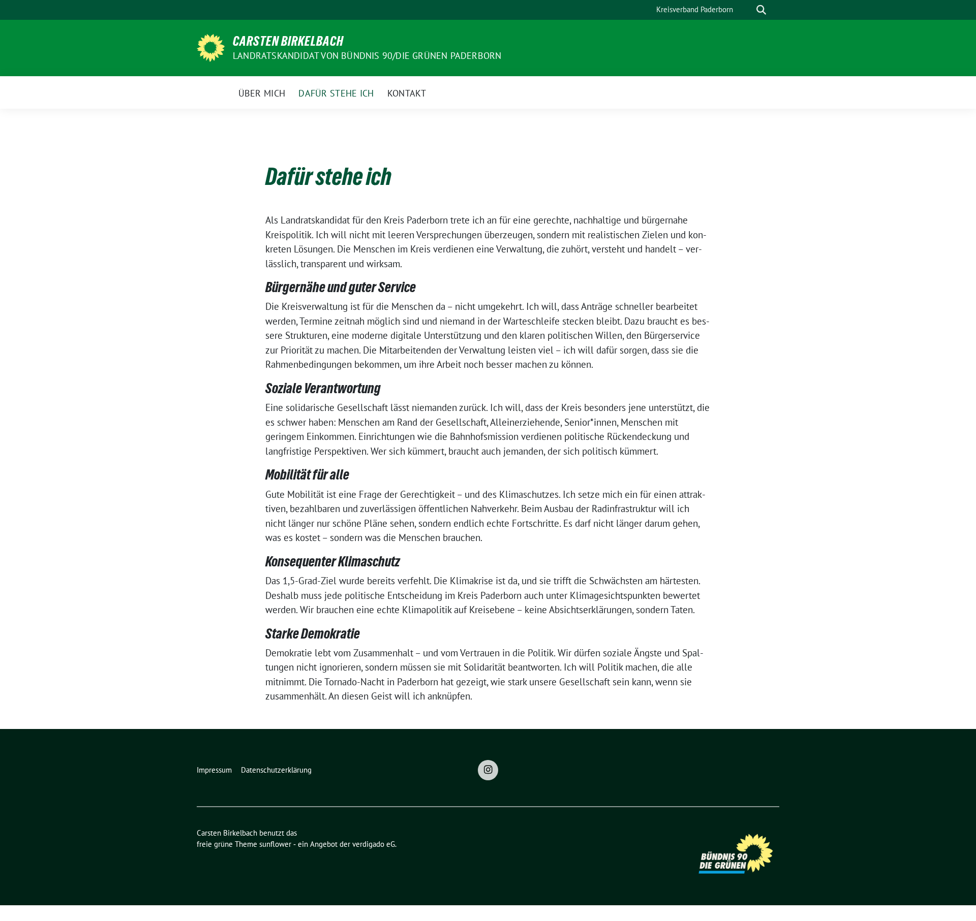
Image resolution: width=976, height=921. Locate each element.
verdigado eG (373, 844)
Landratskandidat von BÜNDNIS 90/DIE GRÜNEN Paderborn (367, 55)
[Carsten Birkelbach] (211, 47)
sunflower (275, 844)
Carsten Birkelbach (288, 41)
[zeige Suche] (761, 10)
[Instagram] (488, 770)
